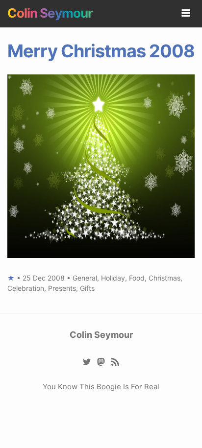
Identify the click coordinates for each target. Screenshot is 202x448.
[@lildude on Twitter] (87, 361)
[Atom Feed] (115, 361)
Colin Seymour (50, 13)
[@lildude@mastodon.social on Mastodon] (101, 361)
